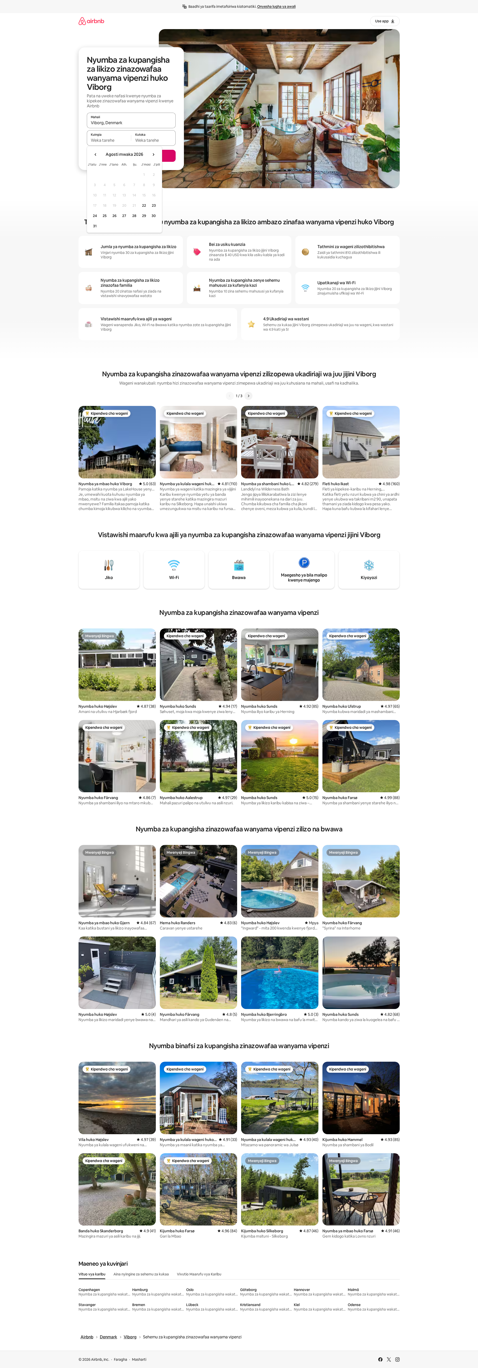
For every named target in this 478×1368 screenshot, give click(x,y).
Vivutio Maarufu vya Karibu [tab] (199, 1274)
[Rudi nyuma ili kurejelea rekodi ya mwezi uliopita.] (95, 154)
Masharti (139, 1359)
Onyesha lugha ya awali (276, 6)
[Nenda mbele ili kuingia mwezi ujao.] (153, 154)
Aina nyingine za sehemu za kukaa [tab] (141, 1274)
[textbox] (109, 140)
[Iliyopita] (230, 396)
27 (124, 215)
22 (144, 205)
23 (154, 205)
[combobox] (131, 123)
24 (95, 215)
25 (105, 215)
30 (154, 215)
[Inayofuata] (248, 396)
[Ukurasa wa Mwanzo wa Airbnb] (91, 21)
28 (134, 215)
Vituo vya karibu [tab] (92, 1274)
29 (144, 215)
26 (114, 215)
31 (95, 226)
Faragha (120, 1359)
